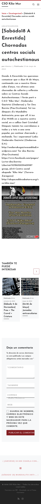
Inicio (4, 13)
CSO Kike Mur (15, 484)
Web (10, 405)
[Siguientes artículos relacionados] (36, 271)
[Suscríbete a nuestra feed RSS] (18, 499)
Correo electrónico (16, 396)
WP (16, 490)
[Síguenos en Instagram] (22, 499)
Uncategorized (15, 13)
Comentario (15, 367)
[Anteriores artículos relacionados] (30, 271)
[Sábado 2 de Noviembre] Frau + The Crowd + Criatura (10, 310)
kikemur (8, 66)
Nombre (12, 385)
